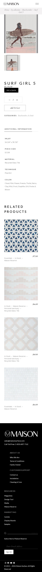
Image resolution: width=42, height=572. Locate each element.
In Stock (30, 115)
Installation (14, 478)
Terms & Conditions (17, 461)
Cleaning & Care (16, 482)
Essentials (8, 258)
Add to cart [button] (21, 237)
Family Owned (15, 465)
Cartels (7, 517)
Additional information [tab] (18, 129)
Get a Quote (11, 90)
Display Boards (10, 521)
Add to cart (15, 108)
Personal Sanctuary (11, 308)
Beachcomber (22, 115)
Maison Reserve (10, 260)
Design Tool (8, 499)
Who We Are (14, 457)
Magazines (8, 496)
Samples (7, 524)
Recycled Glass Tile (11, 311)
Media (6, 503)
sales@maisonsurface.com (14, 441)
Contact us (14, 475)
